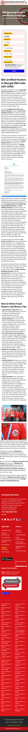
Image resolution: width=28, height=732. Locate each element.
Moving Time (7, 51)
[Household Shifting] (14, 65)
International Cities (21, 551)
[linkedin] (8, 520)
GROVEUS (19, 725)
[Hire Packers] (21, 520)
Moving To (7, 39)
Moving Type (8, 57)
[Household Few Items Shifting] (14, 66)
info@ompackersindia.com (12, 572)
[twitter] (5, 520)
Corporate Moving (20, 535)
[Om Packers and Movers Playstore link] (6, 559)
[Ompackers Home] (12, 2)
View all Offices (6, 593)
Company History (6, 530)
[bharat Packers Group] (18, 520)
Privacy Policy (14, 722)
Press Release (5, 552)
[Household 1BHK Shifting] (14, 68)
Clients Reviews (5, 537)
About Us (7, 722)
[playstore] (3, 646)
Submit (14, 71)
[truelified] (14, 520)
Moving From (8, 33)
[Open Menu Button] (26, 2)
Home (3, 18)
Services (21, 722)
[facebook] (2, 520)
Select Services (8, 62)
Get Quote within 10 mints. (13, 728)
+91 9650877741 (9, 511)
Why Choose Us (5, 544)
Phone (6, 45)
